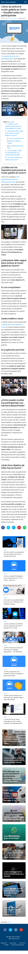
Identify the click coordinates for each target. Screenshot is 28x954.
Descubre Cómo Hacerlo (13, 937)
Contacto (22, 943)
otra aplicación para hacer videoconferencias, (10, 179)
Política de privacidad (17, 945)
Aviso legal (13, 943)
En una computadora (16, 138)
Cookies (6, 945)
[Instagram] (16, 930)
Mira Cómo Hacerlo (8, 2)
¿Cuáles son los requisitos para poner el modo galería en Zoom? (13, 126)
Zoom (9, 922)
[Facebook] (5, 930)
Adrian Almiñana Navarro (11, 18)
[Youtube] (21, 930)
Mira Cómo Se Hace (14, 938)
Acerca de (4, 943)
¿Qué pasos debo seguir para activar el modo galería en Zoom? (14, 133)
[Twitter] (10, 930)
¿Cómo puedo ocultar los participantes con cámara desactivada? (13, 153)
